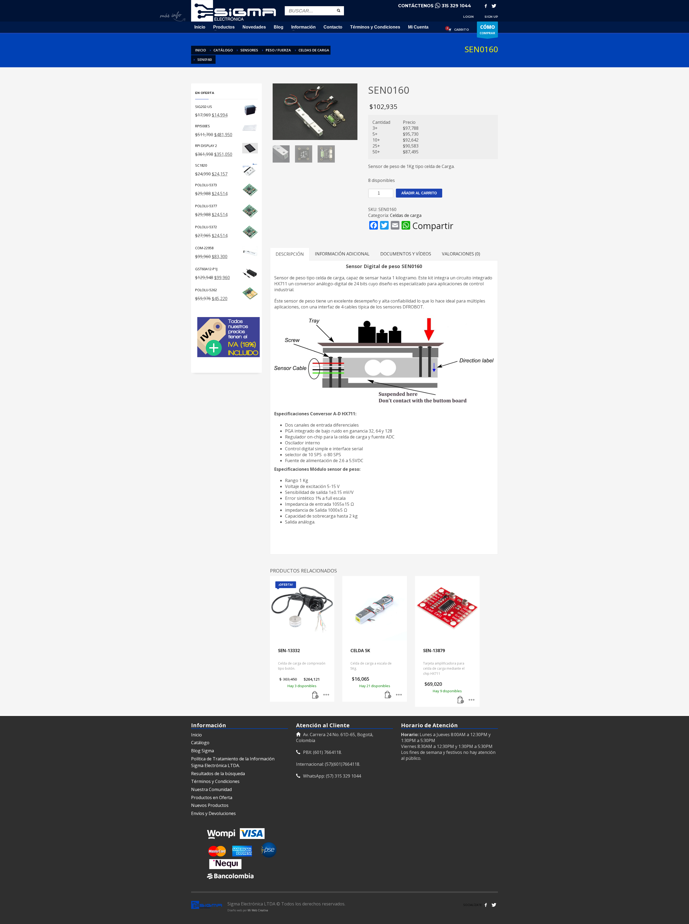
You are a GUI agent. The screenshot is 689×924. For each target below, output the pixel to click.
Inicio (196, 735)
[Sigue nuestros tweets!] (494, 905)
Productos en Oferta (211, 797)
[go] (338, 10)
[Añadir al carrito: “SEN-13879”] (460, 700)
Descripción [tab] (290, 254)
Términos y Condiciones (215, 781)
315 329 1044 (456, 5)
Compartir (432, 226)
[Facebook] (486, 6)
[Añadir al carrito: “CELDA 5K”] (388, 695)
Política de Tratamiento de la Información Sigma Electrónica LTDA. (233, 762)
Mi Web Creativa (258, 910)
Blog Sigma (202, 751)
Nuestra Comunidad (211, 789)
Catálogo (200, 743)
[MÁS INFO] (326, 695)
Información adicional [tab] (342, 254)
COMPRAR (487, 29)
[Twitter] (494, 6)
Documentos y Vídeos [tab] (405, 254)
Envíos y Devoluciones (213, 813)
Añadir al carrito (419, 193)
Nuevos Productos (210, 805)
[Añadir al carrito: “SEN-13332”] (315, 695)
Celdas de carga (405, 215)
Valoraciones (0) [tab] (461, 254)
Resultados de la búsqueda (218, 774)
